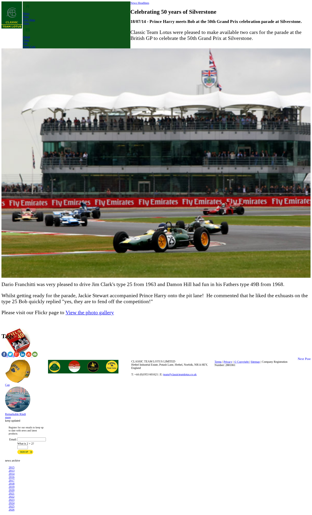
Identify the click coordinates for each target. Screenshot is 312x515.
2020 (11, 490)
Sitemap (255, 361)
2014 (11, 473)
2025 (11, 506)
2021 (11, 493)
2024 (11, 503)
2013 (11, 470)
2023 (11, 499)
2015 (11, 467)
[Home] (11, 27)
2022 (11, 496)
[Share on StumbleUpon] (29, 356)
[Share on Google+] (17, 356)
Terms (218, 361)
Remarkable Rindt (15, 414)
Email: (13, 439)
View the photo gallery (90, 312)
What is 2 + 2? (25, 443)
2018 (11, 483)
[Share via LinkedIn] (23, 356)
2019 (11, 486)
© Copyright (241, 361)
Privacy (228, 361)
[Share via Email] (35, 356)
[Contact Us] (28, 33)
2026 (11, 509)
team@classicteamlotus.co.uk (180, 374)
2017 (11, 480)
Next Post (304, 359)
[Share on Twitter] (11, 356)
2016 (11, 477)
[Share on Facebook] (4, 356)
